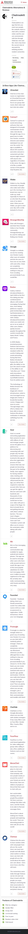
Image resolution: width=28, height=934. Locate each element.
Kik (11, 542)
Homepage (17, 73)
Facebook (16, 76)
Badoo (13, 287)
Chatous (13, 837)
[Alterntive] (7, 2)
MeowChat (14, 763)
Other (22, 57)
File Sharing (15, 57)
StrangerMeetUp (17, 220)
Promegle (14, 627)
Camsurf (13, 117)
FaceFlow (14, 736)
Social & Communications (17, 61)
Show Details (22, 174)
